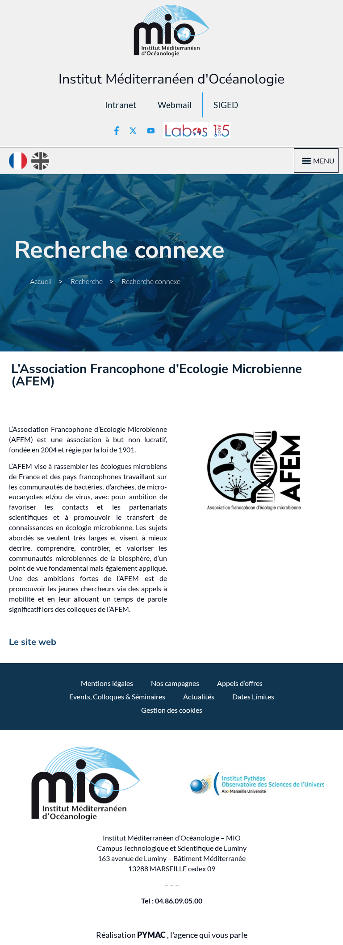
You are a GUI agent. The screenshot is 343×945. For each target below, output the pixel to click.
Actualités (198, 696)
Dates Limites (253, 696)
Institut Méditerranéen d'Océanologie (171, 79)
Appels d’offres (240, 683)
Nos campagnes (175, 683)
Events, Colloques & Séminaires (117, 696)
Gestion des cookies (171, 710)
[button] (306, 160)
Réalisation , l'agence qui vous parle (171, 935)
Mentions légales (107, 683)
